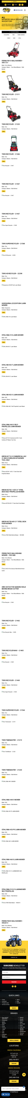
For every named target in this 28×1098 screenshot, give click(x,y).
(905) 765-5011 (14, 1060)
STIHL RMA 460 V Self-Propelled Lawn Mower (11, 425)
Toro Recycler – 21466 (11, 154)
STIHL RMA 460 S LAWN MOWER (13, 859)
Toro (13, 34)
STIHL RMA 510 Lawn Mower (12, 335)
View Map (14, 1063)
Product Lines (5, 1003)
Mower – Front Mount (12, 67)
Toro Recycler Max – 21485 (13, 650)
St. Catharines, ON (14, 1073)
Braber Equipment (4, 1036)
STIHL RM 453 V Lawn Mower (13, 395)
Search (15, 1)
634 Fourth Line (14, 1053)
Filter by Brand (15, 32)
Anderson (4, 1034)
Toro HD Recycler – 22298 (12, 273)
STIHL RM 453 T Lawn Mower (13, 365)
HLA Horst (22, 1024)
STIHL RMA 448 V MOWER (11, 800)
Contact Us (15, 953)
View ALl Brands (14, 1040)
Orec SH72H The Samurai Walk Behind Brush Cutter (14, 588)
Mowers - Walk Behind (12, 99)
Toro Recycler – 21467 (11, 184)
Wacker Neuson (22, 1029)
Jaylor (3, 1029)
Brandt (21, 1019)
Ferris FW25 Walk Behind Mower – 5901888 (12, 554)
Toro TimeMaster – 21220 (12, 770)
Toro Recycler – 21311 (11, 94)
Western (22, 1033)
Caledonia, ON (14, 1055)
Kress (8, 38)
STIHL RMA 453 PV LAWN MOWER (14, 830)
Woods (21, 1034)
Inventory (4, 1001)
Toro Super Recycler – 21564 (13, 710)
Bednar (21, 1017)
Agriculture (16, 949)
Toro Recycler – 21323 (11, 124)
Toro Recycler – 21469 (11, 680)
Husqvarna (6, 34)
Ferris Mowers (21, 34)
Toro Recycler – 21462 (11, 621)
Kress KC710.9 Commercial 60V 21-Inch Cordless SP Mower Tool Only (14, 458)
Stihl (19, 38)
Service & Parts (5, 1004)
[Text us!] (5, 1095)
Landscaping (6, 950)
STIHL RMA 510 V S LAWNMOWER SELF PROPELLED (14, 890)
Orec (14, 38)
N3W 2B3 (14, 1057)
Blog (18, 1001)
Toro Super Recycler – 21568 (13, 244)
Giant (21, 1022)
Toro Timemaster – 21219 (12, 740)
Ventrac (4, 1028)
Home (3, 999)
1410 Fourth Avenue (14, 1071)
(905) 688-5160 (14, 1077)
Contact (18, 1003)
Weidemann (23, 1031)
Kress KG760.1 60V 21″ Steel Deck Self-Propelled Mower (13, 491)
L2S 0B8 (14, 1075)
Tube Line (22, 1027)
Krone (3, 1026)
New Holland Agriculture (5, 1018)
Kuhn (3, 1024)
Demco (21, 1020)
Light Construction (13, 950)
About (18, 999)
